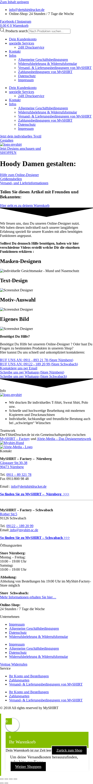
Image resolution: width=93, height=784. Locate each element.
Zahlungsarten (19, 680)
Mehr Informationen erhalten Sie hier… (28, 597)
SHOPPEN (8, 153)
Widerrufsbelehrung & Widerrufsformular (47, 64)
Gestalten (6, 140)
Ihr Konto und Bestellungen (29, 676)
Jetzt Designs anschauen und (20, 148)
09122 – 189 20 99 (19, 526)
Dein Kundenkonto (23, 39)
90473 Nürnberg (12, 467)
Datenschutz (27, 76)
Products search (17, 31)
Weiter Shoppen (28, 766)
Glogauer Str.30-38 (13, 463)
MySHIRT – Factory (15, 439)
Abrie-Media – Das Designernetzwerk (64, 439)
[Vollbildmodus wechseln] (6, 779)
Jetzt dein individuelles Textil (20, 136)
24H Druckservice (31, 47)
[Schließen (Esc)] (15, 779)
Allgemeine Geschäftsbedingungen (43, 59)
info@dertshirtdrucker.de (28, 486)
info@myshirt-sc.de (23, 530)
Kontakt (15, 51)
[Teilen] (11, 779)
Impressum (26, 80)
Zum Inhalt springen (14, 2)
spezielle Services (21, 43)
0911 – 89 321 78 (18, 475)
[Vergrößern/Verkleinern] (2, 779)
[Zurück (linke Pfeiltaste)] (2, 783)
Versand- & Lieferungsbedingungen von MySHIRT (55, 68)
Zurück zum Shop (69, 750)
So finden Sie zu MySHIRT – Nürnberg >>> (34, 494)
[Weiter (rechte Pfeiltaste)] (6, 783)
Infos (12, 55)
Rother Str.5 (8, 514)
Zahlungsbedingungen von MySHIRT (45, 72)
